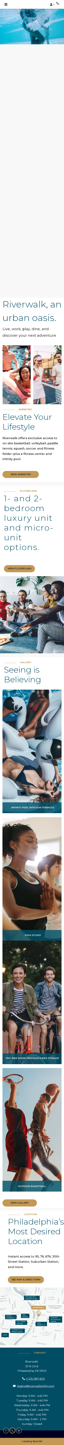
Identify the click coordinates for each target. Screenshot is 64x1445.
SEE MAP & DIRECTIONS (25, 1279)
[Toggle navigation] (6, 4)
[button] (52, 4)
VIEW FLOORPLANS (19, 568)
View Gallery (20, 1202)
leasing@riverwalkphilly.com (35, 1386)
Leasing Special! (32, 1441)
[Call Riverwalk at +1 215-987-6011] (58, 3)
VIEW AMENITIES (21, 474)
